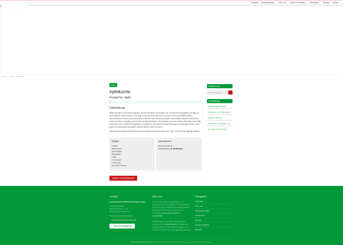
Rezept (12, 76)
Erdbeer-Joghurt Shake (217, 106)
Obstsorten (200, 215)
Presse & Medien (202, 225)
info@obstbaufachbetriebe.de (123, 220)
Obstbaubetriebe (202, 210)
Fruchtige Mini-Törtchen (217, 129)
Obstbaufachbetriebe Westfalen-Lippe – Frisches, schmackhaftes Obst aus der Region (14, 4)
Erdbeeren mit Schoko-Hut (219, 123)
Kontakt (336, 2)
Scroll (169, 69)
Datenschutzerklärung (136, 242)
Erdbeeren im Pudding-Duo (219, 112)
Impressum (149, 242)
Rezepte (326, 2)
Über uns (199, 206)
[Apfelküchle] (155, 102)
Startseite (254, 2)
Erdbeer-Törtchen (215, 118)
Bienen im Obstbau (298, 2)
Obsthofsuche (171, 224)
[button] (341, 76)
